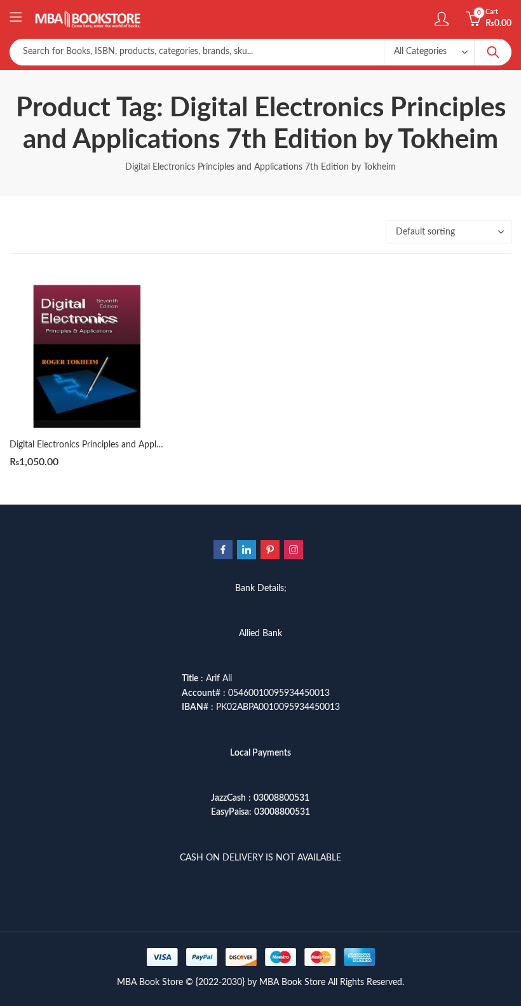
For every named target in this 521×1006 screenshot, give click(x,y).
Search (493, 52)
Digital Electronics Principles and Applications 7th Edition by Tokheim (145, 444)
